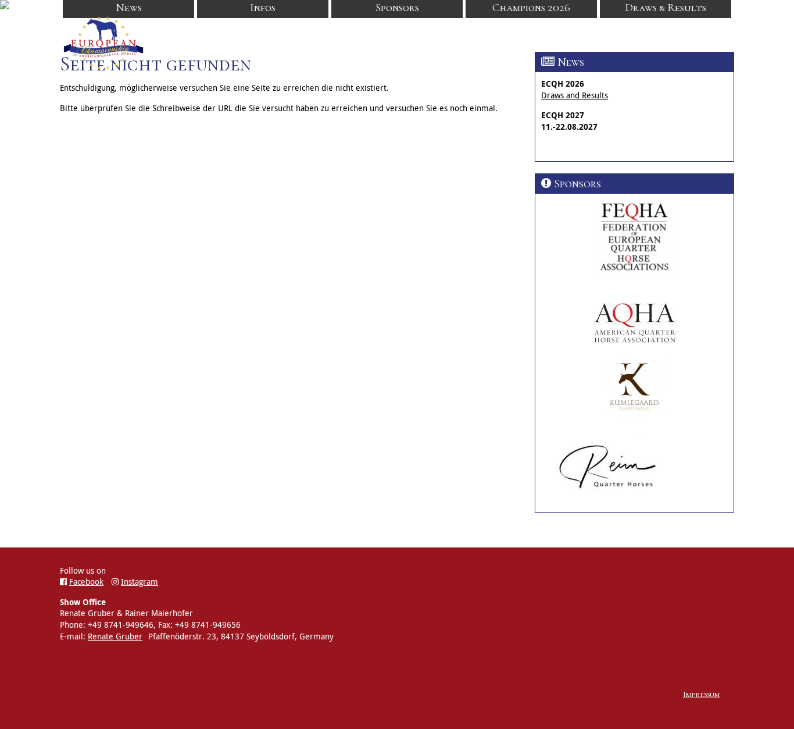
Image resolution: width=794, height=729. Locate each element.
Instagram (139, 581)
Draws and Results (574, 95)
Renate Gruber (115, 636)
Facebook (86, 581)
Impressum (701, 694)
